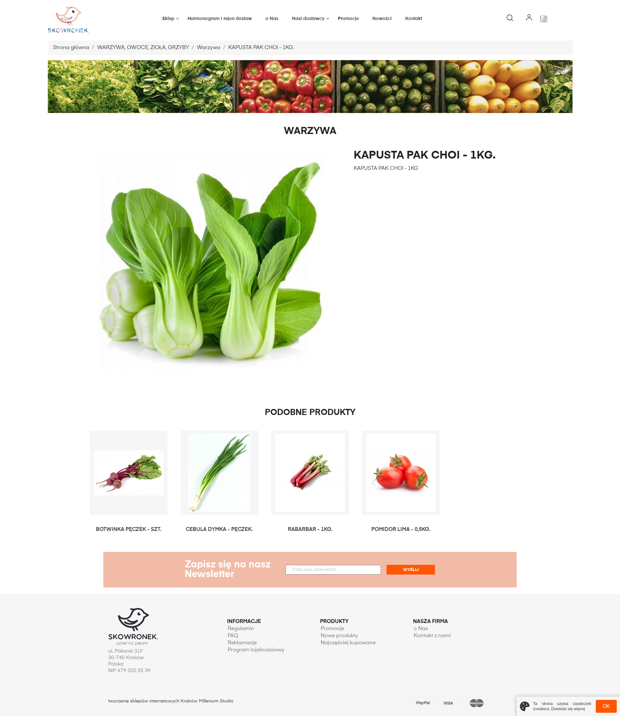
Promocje (348, 18)
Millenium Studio (216, 701)
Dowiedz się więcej (568, 709)
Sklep (168, 18)
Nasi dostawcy (308, 18)
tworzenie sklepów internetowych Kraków (153, 701)
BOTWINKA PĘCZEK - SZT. (128, 529)
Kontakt (413, 18)
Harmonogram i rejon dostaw (220, 18)
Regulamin (241, 628)
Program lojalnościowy (256, 650)
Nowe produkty (339, 635)
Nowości (382, 18)
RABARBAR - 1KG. (310, 529)
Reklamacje (242, 643)
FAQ (233, 635)
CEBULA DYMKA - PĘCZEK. (219, 529)
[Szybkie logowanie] (529, 18)
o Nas (271, 18)
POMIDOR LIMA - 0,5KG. (400, 529)
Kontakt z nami (432, 635)
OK (606, 706)
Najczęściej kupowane (348, 643)
